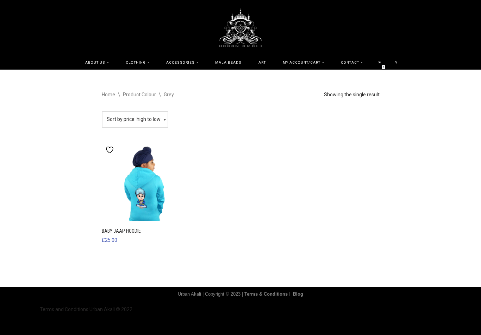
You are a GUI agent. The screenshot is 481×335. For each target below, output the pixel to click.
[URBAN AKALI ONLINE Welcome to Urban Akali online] (240, 27)
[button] (108, 62)
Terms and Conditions (64, 309)
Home (108, 94)
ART (262, 62)
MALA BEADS (228, 62)
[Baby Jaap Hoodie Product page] (144, 181)
